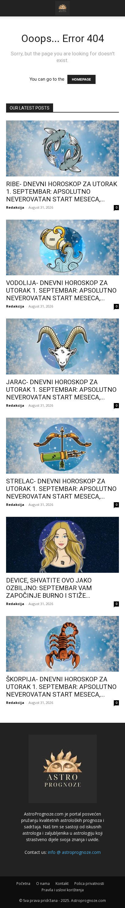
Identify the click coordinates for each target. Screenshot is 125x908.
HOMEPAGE (81, 79)
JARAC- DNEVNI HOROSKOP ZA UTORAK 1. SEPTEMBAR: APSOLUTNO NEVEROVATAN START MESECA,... (61, 389)
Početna (23, 883)
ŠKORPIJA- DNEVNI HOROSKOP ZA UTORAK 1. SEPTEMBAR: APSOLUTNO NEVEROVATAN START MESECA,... (61, 687)
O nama (43, 883)
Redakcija (15, 207)
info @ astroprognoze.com (74, 852)
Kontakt (62, 883)
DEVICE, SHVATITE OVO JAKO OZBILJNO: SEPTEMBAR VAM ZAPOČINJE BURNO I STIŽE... (49, 588)
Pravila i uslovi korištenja (63, 889)
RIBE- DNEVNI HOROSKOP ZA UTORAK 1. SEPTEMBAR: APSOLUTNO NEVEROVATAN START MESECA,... (61, 191)
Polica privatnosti (89, 883)
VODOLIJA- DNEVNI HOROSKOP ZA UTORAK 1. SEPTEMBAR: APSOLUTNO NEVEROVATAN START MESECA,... (61, 290)
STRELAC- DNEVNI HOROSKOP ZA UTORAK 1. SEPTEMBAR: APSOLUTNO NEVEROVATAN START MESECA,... (61, 489)
